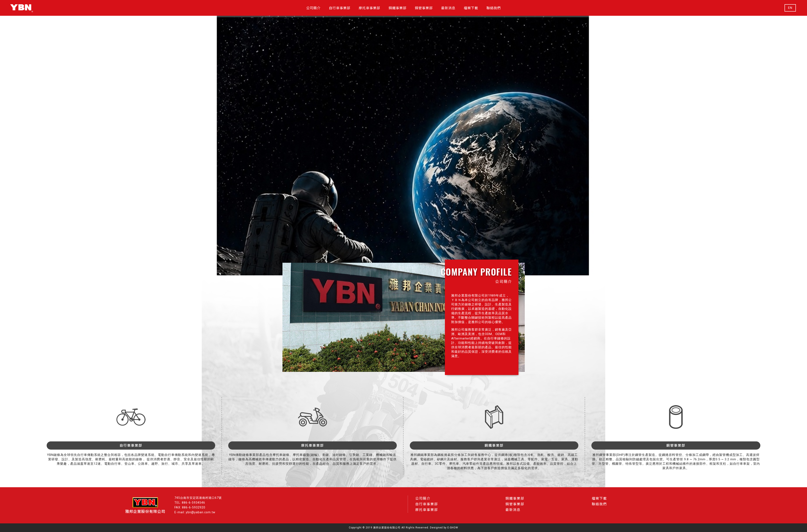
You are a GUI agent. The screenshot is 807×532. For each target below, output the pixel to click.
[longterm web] (21, 8)
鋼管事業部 (514, 504)
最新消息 (513, 510)
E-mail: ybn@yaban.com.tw (194, 512)
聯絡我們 (599, 504)
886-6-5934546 (193, 502)
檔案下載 (599, 498)
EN (790, 7)
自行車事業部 (426, 504)
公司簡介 (422, 498)
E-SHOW (452, 527)
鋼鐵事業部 (514, 498)
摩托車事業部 (426, 510)
